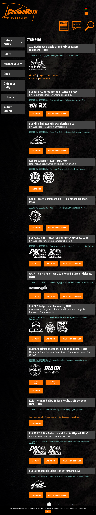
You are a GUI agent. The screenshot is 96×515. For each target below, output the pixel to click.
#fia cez (66, 317)
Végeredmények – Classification (43, 417)
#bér (42, 409)
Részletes (33, 78)
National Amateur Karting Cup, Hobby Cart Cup (52, 163)
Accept (48, 511)
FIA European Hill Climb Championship (48, 126)
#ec (81, 246)
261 (68, 504)
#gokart (61, 169)
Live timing (36, 114)
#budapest (61, 55)
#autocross (54, 246)
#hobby (56, 409)
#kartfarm (74, 169)
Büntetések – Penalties (69, 417)
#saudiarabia (62, 208)
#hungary (85, 441)
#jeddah (53, 208)
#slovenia (86, 132)
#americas (54, 282)
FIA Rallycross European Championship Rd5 (50, 94)
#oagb (82, 169)
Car (6, 54)
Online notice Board (57, 114)
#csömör (53, 169)
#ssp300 (47, 361)
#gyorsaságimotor (57, 360)
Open (48, 75)
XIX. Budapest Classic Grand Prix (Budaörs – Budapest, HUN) (54, 48)
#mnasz (83, 317)
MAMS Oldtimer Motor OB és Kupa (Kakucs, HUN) (58, 349)
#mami (76, 360)
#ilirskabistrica (74, 132)
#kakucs (69, 360)
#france (60, 100)
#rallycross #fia (78, 100)
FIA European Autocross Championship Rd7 (50, 436)
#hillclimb (63, 132)
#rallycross (69, 282)
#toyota (84, 208)
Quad (7, 74)
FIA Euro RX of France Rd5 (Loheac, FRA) (53, 92)
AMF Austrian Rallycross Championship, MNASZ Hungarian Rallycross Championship (57, 310)
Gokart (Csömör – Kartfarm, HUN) (48, 161)
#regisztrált (78, 409)
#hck (67, 169)
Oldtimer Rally (9, 85)
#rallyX (78, 282)
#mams (83, 360)
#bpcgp (43, 55)
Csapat (55, 75)
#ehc (52, 132)
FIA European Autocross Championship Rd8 (50, 240)
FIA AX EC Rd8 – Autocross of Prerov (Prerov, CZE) (58, 238)
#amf (52, 317)
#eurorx (53, 100)
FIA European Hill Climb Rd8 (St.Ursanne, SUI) (55, 471)
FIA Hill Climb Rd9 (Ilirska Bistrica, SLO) (52, 124)
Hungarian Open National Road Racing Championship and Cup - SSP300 (60, 353)
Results (35, 264)
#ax (61, 246)
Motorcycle (11, 64)
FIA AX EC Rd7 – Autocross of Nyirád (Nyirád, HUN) (58, 433)
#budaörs (51, 55)
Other (7, 97)
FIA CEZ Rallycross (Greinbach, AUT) (50, 306)
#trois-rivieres (88, 282)
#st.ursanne (73, 476)
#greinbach (74, 317)
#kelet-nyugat (66, 409)
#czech (76, 246)
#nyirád (32, 443)
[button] (86, 13)
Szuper (41, 75)
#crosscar (68, 246)
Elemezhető (44, 78)
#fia (56, 132)
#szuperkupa (72, 55)
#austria (58, 317)
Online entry (8, 42)
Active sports (8, 109)
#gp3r (61, 282)
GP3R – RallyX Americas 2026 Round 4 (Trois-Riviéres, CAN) (60, 275)
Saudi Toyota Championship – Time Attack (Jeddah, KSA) (58, 200)
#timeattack (74, 208)
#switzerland (84, 476)
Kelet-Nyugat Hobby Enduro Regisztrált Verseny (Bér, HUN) (57, 402)
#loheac (68, 100)
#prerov (91, 246)
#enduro (48, 409)
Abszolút (33, 75)
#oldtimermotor (36, 361)
